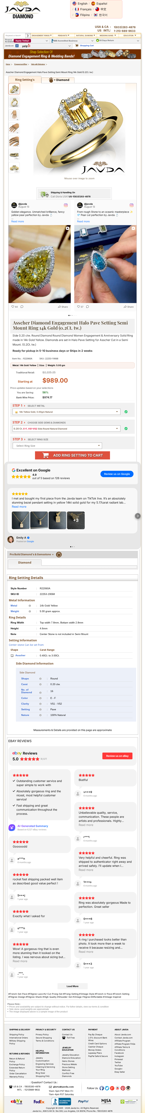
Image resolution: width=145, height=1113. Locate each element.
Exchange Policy (17, 1064)
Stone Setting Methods (68, 1068)
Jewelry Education (70, 1055)
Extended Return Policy (17, 1069)
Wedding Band (107, 35)
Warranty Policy (16, 1076)
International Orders (18, 1037)
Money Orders (94, 1050)
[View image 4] (14, 128)
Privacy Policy (42, 1034)
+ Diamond (61, 80)
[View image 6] (14, 154)
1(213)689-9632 (32, 1089)
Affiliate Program (122, 1040)
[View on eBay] (77, 793)
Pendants (62, 35)
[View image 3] (14, 115)
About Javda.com (123, 1034)
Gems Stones (68, 1061)
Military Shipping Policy (17, 1042)
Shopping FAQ (42, 1076)
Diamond (24, 562)
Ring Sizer (40, 1073)
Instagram (119, 1056)
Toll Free (71, 1037)
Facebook (119, 1053)
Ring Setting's (24, 80)
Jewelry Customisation (43, 1059)
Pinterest (119, 1059)
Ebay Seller (120, 1072)
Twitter (118, 1062)
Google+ (119, 1068)
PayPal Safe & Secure (98, 1056)
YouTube (119, 1065)
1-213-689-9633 (124, 31)
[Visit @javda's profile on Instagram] (14, 205)
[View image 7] (14, 167)
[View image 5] (14, 141)
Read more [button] (17, 221)
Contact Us (67, 1034)
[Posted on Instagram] (66, 205)
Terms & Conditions (45, 1040)
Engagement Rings (41, 35)
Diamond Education (71, 1058)
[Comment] (21, 307)
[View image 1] (14, 89)
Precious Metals (69, 1064)
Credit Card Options (97, 1043)
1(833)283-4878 (125, 27)
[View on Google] (10, 539)
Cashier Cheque (95, 1047)
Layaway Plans (95, 1053)
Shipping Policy (16, 1034)
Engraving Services (45, 1064)
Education (129, 35)
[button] (79, 3)
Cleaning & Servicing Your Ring (45, 1068)
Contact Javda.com (124, 1037)
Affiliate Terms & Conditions (122, 1048)
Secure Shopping (44, 1037)
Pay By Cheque (95, 1034)
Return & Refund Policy (17, 1060)
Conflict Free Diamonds (68, 1074)
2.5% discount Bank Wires (97, 1039)
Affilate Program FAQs (125, 1044)
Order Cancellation (18, 1073)
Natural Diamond (84, 35)
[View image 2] (14, 102)
